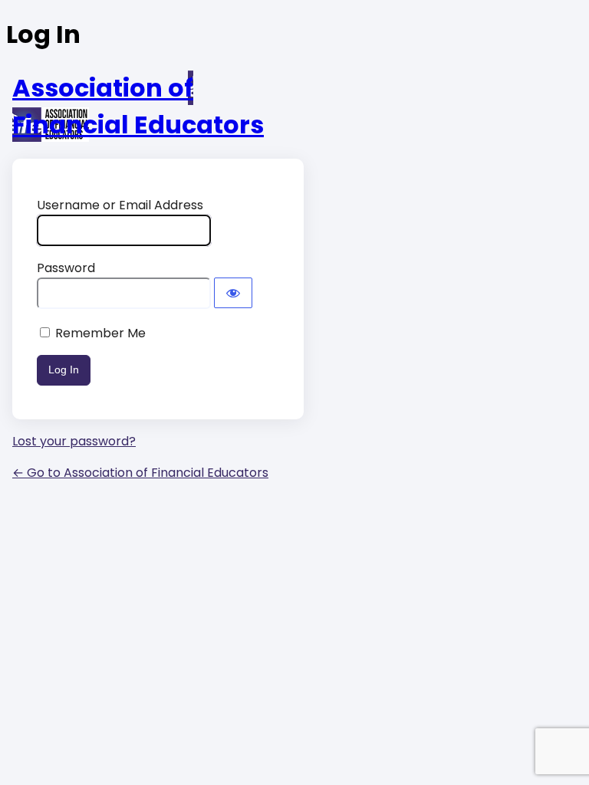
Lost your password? (74, 441)
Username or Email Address (120, 205)
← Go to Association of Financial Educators (140, 472)
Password (66, 268)
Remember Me (100, 333)
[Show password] (233, 293)
